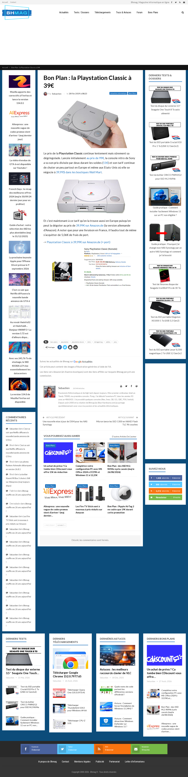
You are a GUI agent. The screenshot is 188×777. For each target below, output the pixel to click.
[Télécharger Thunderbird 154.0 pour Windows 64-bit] (59, 708)
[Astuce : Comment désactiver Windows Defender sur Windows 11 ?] (106, 722)
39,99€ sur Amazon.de (89, 225)
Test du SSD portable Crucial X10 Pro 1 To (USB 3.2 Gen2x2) (165, 144)
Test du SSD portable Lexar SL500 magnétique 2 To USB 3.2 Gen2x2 (165, 351)
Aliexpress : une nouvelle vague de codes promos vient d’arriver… (170, 727)
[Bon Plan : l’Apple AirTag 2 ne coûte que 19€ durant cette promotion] (122, 493)
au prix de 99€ (95, 158)
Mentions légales (82, 761)
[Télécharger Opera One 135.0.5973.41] (59, 693)
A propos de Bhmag (47, 761)
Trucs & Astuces (123, 12)
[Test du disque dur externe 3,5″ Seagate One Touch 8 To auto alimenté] (23, 655)
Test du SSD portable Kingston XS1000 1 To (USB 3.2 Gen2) (165, 319)
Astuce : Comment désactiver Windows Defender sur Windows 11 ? (123, 722)
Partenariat (114, 761)
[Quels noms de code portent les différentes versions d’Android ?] (106, 690)
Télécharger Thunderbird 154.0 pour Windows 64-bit (77, 708)
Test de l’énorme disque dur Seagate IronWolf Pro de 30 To (165, 286)
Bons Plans (153, 12)
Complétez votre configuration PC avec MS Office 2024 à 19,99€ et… (171, 694)
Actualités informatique (118, 93)
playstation (64, 342)
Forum (139, 12)
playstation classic (78, 342)
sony (115, 342)
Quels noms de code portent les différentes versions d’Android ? (123, 690)
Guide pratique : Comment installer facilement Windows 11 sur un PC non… (29, 721)
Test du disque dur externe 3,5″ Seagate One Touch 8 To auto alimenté (165, 110)
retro (89, 342)
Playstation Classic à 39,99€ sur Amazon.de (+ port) (78, 242)
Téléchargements (103, 12)
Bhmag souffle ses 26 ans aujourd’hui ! (18, 495)
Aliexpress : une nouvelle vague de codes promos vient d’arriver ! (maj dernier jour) (20, 132)
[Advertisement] (94, 42)
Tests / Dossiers (81, 12)
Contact (13, 2)
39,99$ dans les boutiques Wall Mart (79, 172)
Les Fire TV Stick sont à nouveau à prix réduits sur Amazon (18, 520)
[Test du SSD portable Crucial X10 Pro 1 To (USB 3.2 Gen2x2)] (12, 690)
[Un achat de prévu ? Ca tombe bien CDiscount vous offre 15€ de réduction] (58, 452)
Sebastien (14, 429)
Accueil (5, 2)
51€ (105, 162)
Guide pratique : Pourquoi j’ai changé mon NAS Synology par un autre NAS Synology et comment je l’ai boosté (165, 250)
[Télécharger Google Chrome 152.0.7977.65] (70, 658)
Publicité (100, 761)
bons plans (54, 342)
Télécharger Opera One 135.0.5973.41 (76, 691)
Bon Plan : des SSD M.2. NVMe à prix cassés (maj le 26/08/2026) (170, 711)
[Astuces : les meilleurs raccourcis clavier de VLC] (117, 655)
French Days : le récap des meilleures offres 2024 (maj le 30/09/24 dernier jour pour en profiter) (20, 196)
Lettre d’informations (135, 761)
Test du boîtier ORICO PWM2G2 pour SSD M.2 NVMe (165, 177)
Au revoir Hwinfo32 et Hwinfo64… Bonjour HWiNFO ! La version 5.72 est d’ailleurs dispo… (20, 330)
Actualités (63, 12)
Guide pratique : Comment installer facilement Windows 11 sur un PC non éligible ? (165, 211)
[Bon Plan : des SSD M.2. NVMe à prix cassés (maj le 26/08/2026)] (122, 452)
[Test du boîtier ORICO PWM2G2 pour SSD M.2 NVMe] (12, 705)
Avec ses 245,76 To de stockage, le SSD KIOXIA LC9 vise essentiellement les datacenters (20, 366)
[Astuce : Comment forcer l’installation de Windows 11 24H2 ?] (106, 706)
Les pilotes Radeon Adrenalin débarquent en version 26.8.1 (19, 465)
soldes (108, 342)
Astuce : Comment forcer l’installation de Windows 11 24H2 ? (124, 706)
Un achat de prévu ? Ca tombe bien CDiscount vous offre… (164, 673)
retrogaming (98, 342)
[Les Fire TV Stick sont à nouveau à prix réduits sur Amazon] (90, 493)
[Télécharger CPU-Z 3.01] (59, 724)
